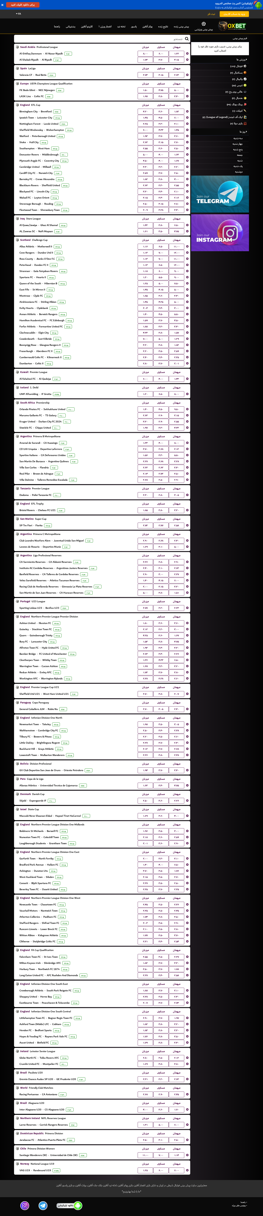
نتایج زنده (163, 26)
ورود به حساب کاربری (234, 14)
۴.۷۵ (161, 90)
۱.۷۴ (145, 917)
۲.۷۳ (145, 75)
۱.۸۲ (176, 111)
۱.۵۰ (145, 90)
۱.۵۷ (176, 332)
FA (19, 14)
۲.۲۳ (145, 467)
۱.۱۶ (145, 246)
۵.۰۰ (176, 90)
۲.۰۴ (145, 308)
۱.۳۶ (145, 660)
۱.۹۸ (145, 724)
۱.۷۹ (145, 1042)
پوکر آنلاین (147, 26)
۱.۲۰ (145, 277)
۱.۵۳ (145, 641)
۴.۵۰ (161, 117)
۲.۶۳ (176, 75)
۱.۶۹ (145, 547)
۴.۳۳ (161, 130)
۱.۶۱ (145, 231)
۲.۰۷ (176, 694)
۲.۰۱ (176, 363)
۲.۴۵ (145, 904)
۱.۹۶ (145, 831)
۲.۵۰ (176, 148)
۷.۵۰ (176, 283)
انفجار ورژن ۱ (104, 26)
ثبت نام (211, 14)
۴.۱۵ (176, 60)
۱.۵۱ (176, 592)
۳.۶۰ (161, 111)
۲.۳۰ (145, 495)
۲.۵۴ (176, 941)
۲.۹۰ (161, 415)
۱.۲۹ (176, 339)
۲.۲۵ (145, 124)
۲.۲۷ (145, 461)
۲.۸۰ (176, 204)
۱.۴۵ (145, 117)
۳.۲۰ (161, 167)
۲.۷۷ (161, 525)
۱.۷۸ (176, 969)
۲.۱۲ (176, 449)
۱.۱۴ (176, 1155)
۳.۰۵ (176, 495)
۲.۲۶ (145, 562)
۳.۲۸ (161, 210)
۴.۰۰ (161, 154)
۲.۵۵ (145, 148)
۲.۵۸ (176, 525)
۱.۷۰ (176, 1109)
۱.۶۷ (176, 160)
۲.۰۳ (145, 923)
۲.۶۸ (161, 449)
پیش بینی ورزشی (204, 29)
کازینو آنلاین (87, 26)
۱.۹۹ (145, 666)
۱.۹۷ (145, 96)
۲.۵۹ (145, 173)
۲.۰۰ (145, 586)
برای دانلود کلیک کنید (23, 4)
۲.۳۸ (145, 678)
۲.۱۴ (145, 473)
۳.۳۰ (161, 124)
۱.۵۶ (145, 455)
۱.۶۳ (176, 154)
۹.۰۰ (176, 271)
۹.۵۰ (176, 409)
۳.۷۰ (161, 60)
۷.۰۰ (161, 252)
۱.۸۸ (145, 326)
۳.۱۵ (161, 75)
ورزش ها (241, 59)
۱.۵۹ (145, 320)
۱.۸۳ (145, 1030)
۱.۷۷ (145, 935)
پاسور (134, 26)
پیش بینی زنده (181, 26)
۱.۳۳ (145, 443)
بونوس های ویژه (239, 1205)
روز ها (243, 131)
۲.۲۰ (176, 167)
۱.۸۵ (145, 296)
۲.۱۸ (145, 837)
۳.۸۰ (161, 96)
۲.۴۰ (145, 357)
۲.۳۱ (145, 941)
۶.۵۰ (176, 225)
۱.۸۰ (145, 623)
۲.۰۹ (145, 210)
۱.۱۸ (145, 271)
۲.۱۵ (145, 877)
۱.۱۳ (145, 252)
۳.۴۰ (176, 96)
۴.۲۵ (161, 302)
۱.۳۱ (145, 1125)
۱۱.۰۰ (177, 246)
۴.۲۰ (145, 111)
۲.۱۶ (176, 197)
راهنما (57, 26)
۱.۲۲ (176, 53)
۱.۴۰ (145, 314)
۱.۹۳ (145, 136)
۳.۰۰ (176, 308)
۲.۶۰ (176, 678)
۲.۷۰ (176, 142)
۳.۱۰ (176, 124)
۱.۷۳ (145, 60)
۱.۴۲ (145, 225)
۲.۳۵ (176, 357)
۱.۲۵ (145, 283)
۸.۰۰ (145, 53)
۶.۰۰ (161, 53)
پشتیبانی (70, 26)
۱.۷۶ (176, 871)
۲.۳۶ (176, 904)
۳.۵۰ (161, 231)
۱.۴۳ (176, 379)
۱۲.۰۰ (177, 252)
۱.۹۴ (145, 770)
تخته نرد (121, 26)
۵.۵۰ (161, 277)
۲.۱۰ (176, 191)
